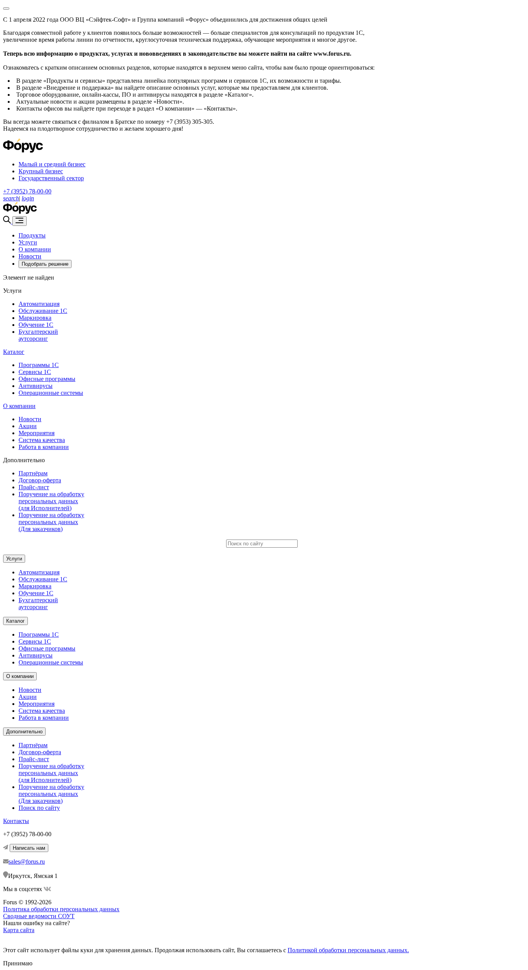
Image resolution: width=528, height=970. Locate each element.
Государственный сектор (51, 178)
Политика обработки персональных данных (61, 909)
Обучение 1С (36, 324)
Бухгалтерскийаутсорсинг (38, 335)
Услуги (28, 242)
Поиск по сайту (39, 807)
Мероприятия (37, 433)
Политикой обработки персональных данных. (348, 950)
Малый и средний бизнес (52, 164)
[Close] (6, 8)
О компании (35, 249)
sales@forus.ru (27, 861)
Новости (30, 256)
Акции (28, 426)
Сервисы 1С (35, 372)
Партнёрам (33, 473)
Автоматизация (39, 304)
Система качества (42, 440)
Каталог (13, 351)
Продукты (32, 235)
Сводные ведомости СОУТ (39, 916)
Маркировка (35, 317)
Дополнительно (24, 731)
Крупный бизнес (41, 171)
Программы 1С (39, 365)
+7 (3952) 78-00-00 (27, 191)
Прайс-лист (34, 487)
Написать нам (29, 848)
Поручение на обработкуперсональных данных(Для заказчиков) (51, 522)
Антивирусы (36, 386)
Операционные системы (51, 392)
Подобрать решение (45, 264)
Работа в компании (44, 447)
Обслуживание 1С (43, 310)
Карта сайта (18, 930)
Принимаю (17, 963)
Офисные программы (47, 379)
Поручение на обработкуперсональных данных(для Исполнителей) (51, 501)
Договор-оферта (40, 480)
